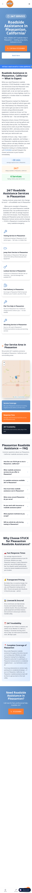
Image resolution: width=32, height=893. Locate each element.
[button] (16, 377)
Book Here (16, 55)
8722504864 (8, 150)
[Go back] (2, 3)
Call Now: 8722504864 (17, 48)
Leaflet (15, 397)
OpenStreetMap (21, 397)
